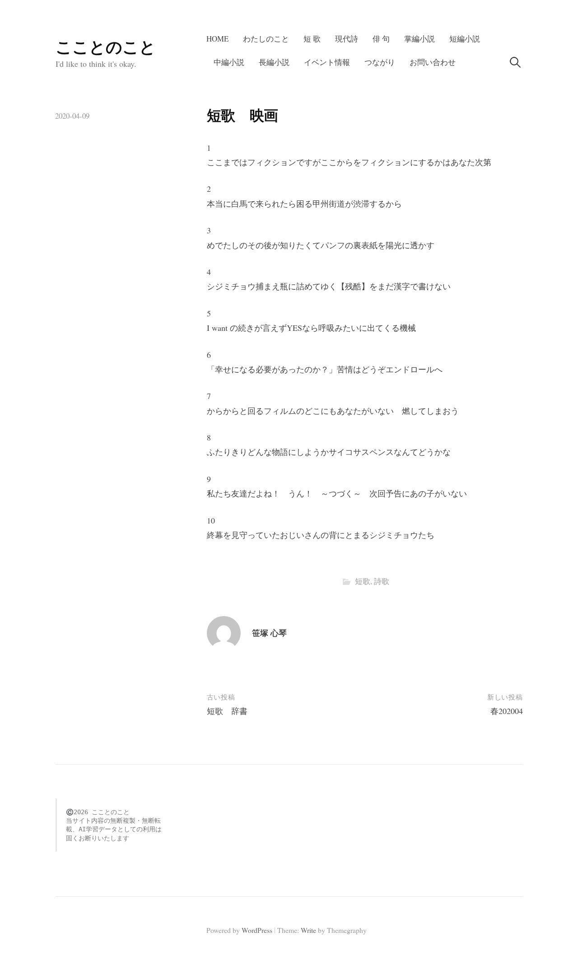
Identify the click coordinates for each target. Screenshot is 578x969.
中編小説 (229, 62)
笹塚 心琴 (269, 633)
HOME (217, 38)
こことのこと (106, 46)
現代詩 (346, 38)
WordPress (257, 930)
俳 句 (381, 38)
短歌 (362, 581)
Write (308, 930)
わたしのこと (266, 38)
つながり (379, 62)
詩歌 (381, 581)
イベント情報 (327, 62)
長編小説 (274, 62)
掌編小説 (419, 38)
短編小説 (464, 38)
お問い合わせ (433, 62)
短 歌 (312, 38)
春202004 (506, 710)
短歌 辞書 (227, 710)
